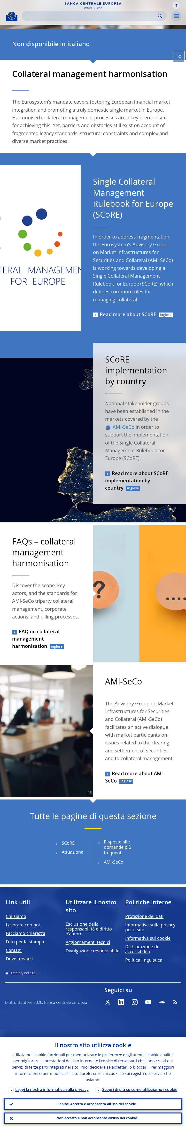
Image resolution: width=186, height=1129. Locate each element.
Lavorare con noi (23, 925)
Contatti (14, 950)
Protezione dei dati (144, 917)
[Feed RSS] (175, 1002)
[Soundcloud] (162, 1002)
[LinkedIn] (121, 1002)
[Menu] (176, 16)
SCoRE (68, 843)
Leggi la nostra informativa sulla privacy (52, 1090)
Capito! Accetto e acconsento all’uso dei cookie (96, 1104)
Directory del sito (22, 973)
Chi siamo (16, 917)
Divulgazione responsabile (92, 951)
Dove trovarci (19, 959)
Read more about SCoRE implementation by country (136, 481)
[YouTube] (148, 1002)
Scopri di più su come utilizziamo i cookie (139, 1090)
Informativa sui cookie (147, 938)
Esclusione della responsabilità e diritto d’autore (89, 929)
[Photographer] (89, 793)
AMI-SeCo (123, 427)
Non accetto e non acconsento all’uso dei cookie (96, 1118)
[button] (176, 5)
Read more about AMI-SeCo (134, 778)
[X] (107, 1002)
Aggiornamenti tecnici (88, 942)
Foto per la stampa (25, 942)
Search (160, 16)
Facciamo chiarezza (25, 933)
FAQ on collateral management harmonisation (36, 639)
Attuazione (72, 852)
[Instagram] (134, 1002)
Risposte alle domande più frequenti (117, 847)
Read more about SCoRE (128, 315)
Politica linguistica (143, 960)
